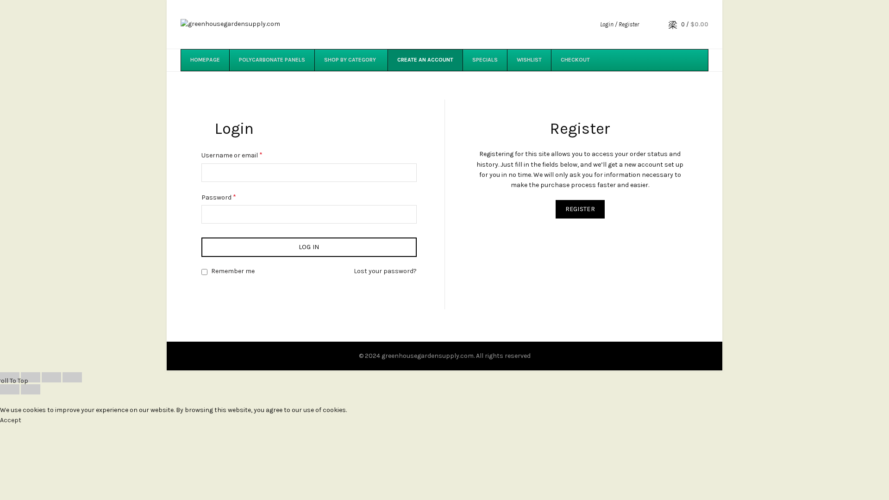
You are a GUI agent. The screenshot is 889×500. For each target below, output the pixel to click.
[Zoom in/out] (72, 377)
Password (218, 197)
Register (580, 209)
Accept (10, 420)
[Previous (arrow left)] (9, 389)
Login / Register (619, 24)
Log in (309, 247)
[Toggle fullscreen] (51, 377)
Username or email (232, 154)
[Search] (652, 24)
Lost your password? (385, 271)
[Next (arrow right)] (30, 389)
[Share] (30, 377)
